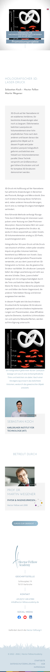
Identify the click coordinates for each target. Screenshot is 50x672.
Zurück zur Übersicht (25, 523)
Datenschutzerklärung (22, 664)
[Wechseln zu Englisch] (48, 9)
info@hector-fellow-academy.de (25, 602)
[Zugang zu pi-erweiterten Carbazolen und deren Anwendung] (25, 368)
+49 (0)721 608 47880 (25, 599)
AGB (43, 664)
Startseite (39, 661)
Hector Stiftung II (34, 630)
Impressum (39, 667)
